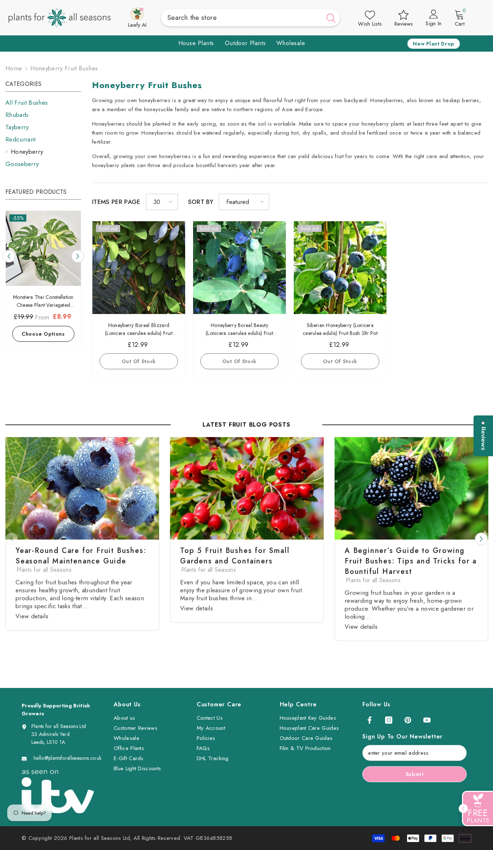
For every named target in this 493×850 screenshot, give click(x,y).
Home (13, 68)
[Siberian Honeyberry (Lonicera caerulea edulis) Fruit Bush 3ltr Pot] (340, 267)
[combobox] (241, 17)
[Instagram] (388, 720)
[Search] (250, 17)
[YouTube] (427, 720)
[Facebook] (369, 720)
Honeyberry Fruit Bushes (64, 68)
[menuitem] (43, 102)
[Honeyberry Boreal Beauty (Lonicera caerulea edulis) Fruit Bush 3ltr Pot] (239, 267)
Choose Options (43, 333)
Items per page (116, 202)
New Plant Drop (433, 43)
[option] (43, 281)
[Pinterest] (408, 720)
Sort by (200, 202)
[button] (9, 256)
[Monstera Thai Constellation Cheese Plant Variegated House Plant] (43, 248)
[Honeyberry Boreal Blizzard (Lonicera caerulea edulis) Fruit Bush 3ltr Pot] (138, 267)
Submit (415, 774)
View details (32, 616)
